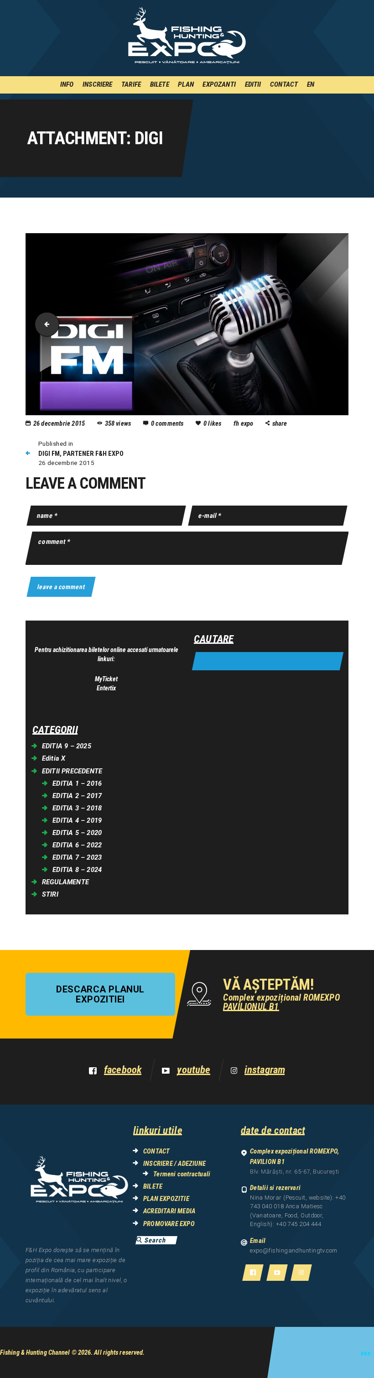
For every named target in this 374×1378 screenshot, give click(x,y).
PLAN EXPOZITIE (166, 1199)
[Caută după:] (268, 661)
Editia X (54, 758)
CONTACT (156, 1151)
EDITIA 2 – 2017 (77, 796)
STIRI (50, 894)
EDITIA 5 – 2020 (77, 833)
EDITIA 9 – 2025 (66, 746)
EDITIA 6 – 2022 (77, 845)
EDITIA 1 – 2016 (77, 783)
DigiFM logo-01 (44, 324)
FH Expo (244, 423)
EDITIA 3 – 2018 (77, 808)
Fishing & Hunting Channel (35, 1352)
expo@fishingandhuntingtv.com (294, 1250)
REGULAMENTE (65, 882)
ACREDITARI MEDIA (169, 1211)
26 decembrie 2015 (59, 423)
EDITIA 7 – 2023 (77, 857)
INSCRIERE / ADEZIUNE (174, 1163)
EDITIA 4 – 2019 (77, 820)
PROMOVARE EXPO (169, 1224)
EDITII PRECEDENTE (72, 771)
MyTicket (106, 679)
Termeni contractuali (181, 1174)
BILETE (152, 1186)
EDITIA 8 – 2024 (77, 870)
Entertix (106, 688)
